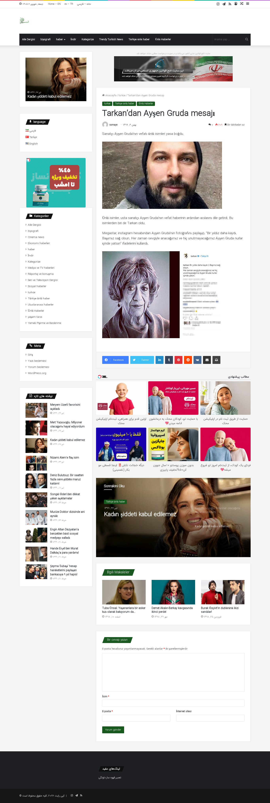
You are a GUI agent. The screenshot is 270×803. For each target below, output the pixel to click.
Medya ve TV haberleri (41, 268)
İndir (73, 39)
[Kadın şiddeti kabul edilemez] (36, 445)
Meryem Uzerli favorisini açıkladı (65, 407)
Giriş (30, 355)
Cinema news (36, 237)
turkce (122, 95)
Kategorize (88, 39)
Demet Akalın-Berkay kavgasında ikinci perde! (172, 610)
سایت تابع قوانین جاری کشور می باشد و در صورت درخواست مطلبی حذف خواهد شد (173, 53)
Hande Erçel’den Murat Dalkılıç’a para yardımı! (64, 550)
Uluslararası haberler (41, 305)
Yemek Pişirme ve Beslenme (44, 323)
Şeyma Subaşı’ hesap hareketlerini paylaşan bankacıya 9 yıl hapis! (63, 570)
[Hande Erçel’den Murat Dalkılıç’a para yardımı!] (36, 554)
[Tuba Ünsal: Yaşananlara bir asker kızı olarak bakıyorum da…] (124, 592)
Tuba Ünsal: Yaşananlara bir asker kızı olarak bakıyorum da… (123, 610)
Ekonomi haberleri (39, 243)
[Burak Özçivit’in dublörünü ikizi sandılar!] (223, 592)
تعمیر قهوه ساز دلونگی (109, 777)
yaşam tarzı (35, 317)
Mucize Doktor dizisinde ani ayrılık (67, 514)
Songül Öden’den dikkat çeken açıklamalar (65, 496)
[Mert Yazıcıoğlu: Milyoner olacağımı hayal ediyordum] (36, 428)
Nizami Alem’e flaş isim (64, 458)
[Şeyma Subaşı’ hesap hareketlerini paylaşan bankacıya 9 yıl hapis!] (36, 571)
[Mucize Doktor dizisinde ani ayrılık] (36, 517)
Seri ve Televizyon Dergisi (43, 280)
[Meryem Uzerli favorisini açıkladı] (36, 410)
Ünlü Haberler (163, 39)
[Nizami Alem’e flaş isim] (36, 463)
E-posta (107, 711)
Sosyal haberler (37, 286)
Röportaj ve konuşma (41, 274)
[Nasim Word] (24, 21)
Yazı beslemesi (37, 361)
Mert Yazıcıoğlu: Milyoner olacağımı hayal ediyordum (67, 424)
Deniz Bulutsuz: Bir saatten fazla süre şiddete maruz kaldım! (67, 479)
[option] (173, 517)
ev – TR (69, 4)
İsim (105, 697)
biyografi (46, 39)
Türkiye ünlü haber (139, 39)
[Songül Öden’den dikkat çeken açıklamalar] (36, 499)
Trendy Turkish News (111, 39)
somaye (113, 125)
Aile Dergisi (28, 39)
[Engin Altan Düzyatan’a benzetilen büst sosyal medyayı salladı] (36, 535)
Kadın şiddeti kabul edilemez (140, 514)
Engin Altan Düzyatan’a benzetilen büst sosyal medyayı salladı (64, 533)
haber (59, 39)
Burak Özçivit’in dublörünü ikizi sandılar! (220, 610)
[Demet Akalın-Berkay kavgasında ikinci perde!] (173, 592)
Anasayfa (110, 95)
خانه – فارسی (84, 4)
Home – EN (54, 4)
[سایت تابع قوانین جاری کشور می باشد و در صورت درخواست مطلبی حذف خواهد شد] (173, 69)
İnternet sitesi (184, 711)
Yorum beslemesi (38, 367)
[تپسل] (28, 160)
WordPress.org (37, 373)
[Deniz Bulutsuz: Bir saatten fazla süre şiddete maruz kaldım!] (36, 480)
